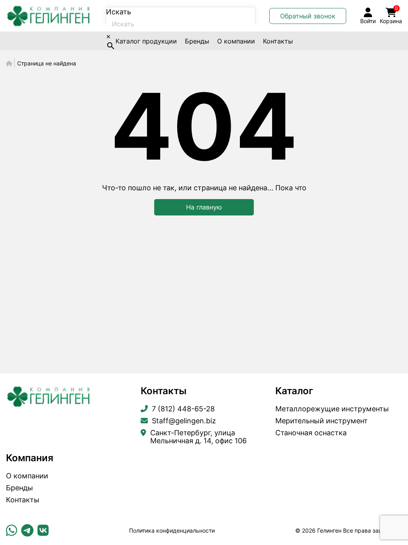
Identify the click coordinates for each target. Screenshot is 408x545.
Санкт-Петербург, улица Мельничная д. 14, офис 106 (198, 437)
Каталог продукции (146, 41)
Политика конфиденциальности (172, 530)
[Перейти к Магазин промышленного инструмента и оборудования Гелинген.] (9, 63)
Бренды (197, 41)
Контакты (278, 41)
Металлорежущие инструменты (332, 409)
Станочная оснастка (311, 433)
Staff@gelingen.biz (184, 421)
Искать (118, 12)
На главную (204, 207)
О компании (236, 41)
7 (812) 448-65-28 (183, 409)
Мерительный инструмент (321, 421)
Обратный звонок (307, 16)
